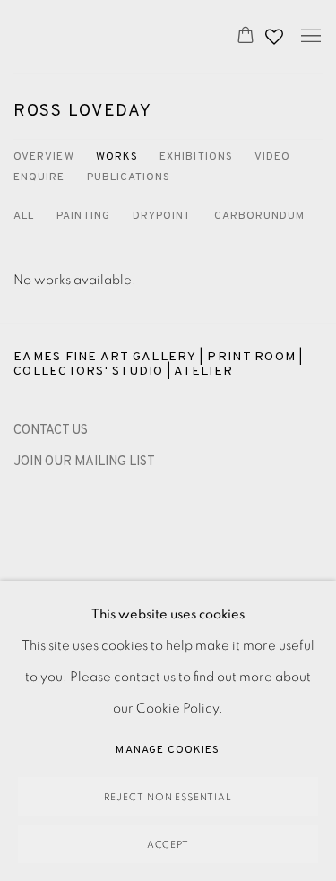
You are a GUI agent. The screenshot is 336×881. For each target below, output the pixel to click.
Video (272, 157)
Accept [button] (168, 845)
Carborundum (260, 216)
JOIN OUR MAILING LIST (84, 462)
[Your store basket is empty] (245, 36)
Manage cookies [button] (168, 750)
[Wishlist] (276, 32)
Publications (129, 177)
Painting (83, 216)
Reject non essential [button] (168, 797)
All (23, 216)
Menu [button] (309, 36)
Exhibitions (196, 157)
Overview (43, 157)
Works (117, 157)
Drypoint (162, 216)
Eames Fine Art (106, 37)
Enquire (39, 177)
